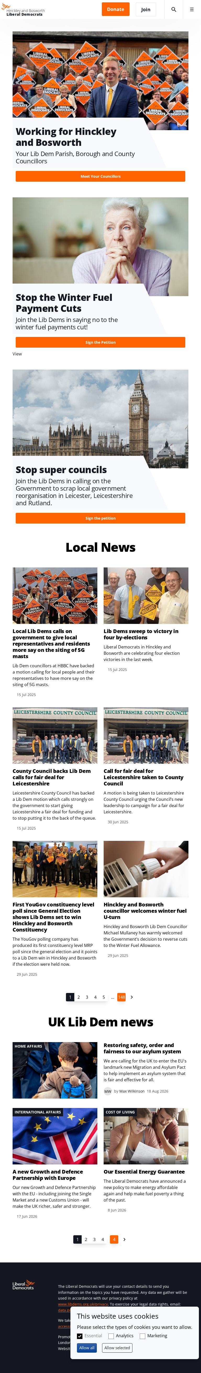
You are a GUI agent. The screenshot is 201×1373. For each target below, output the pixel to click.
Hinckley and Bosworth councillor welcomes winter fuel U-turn (145, 910)
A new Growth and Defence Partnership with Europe (48, 1175)
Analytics (124, 1335)
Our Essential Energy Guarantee (144, 1172)
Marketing (157, 1335)
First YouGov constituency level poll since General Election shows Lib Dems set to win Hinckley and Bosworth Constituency (53, 917)
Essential (93, 1335)
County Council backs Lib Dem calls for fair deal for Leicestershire (52, 777)
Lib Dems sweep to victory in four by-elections (141, 634)
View (100, 108)
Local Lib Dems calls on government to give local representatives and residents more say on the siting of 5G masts (51, 643)
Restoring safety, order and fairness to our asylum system (142, 1048)
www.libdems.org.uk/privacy (83, 1304)
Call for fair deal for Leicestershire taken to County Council (143, 777)
